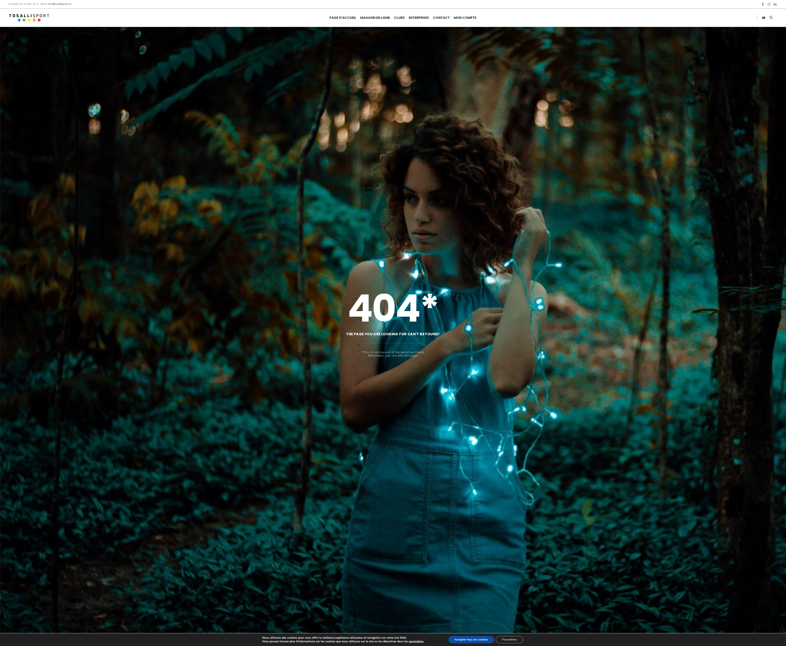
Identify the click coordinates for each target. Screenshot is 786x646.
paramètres (416, 641)
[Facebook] (763, 4)
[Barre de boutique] (763, 17)
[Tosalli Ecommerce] (28, 18)
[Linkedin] (775, 4)
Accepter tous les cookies (471, 639)
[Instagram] (769, 4)
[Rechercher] (771, 17)
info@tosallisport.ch (59, 4)
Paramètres (509, 639)
